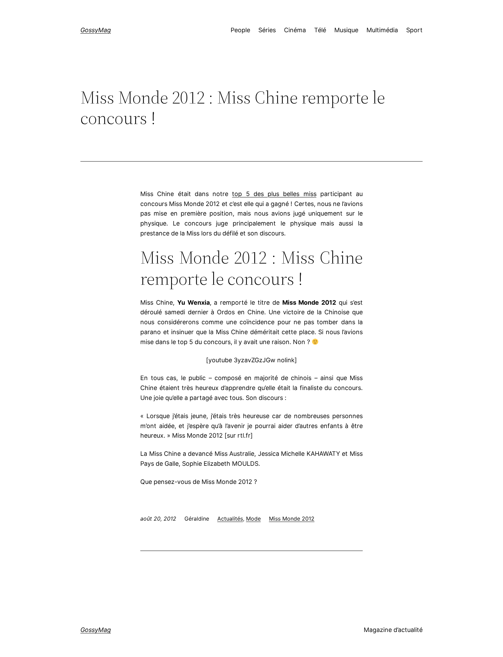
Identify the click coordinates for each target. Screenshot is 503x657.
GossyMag (95, 30)
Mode (253, 518)
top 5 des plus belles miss (274, 193)
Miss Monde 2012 (291, 518)
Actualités (230, 518)
